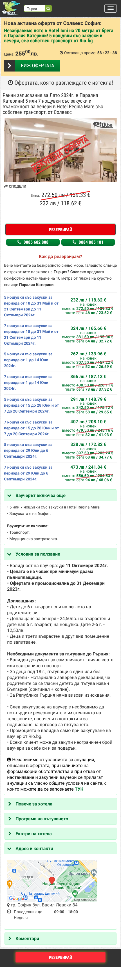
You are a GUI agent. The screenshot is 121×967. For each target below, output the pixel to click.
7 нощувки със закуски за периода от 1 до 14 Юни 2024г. (28, 383)
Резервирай (60, 229)
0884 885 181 (91, 242)
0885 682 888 (35, 242)
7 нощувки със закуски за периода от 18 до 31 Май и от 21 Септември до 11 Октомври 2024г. (31, 335)
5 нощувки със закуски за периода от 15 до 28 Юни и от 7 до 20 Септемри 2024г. (31, 405)
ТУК (79, 789)
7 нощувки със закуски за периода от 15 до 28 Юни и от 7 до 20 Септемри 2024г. (31, 428)
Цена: (9, 54)
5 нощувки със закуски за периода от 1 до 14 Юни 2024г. (28, 360)
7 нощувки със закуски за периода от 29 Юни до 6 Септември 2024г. (28, 473)
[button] (110, 8)
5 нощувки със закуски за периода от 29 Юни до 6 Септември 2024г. (28, 451)
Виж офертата (37, 66)
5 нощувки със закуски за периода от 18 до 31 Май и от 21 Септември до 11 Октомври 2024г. (31, 306)
